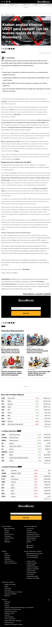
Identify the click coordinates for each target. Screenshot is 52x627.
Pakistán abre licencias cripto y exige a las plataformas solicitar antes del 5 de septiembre (11, 373)
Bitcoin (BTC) (31, 561)
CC (2, 449)
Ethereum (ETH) (32, 563)
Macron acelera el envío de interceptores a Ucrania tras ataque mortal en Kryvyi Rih (10, 350)
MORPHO (4, 452)
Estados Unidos (30, 347)
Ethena (13, 487)
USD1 (3, 424)
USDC (3, 407)
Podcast (7, 542)
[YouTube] (9, 49)
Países (6, 553)
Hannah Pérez (11, 58)
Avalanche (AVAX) (33, 576)
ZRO (3, 470)
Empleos (29, 542)
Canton (11, 449)
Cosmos (13, 496)
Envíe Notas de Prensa (33, 534)
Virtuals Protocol (13, 437)
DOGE (31, 4)
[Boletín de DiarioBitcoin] (14, 49)
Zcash (9, 418)
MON (3, 493)
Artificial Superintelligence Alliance (18, 457)
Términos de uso (9, 622)
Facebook (30, 545)
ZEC (19, 4)
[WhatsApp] (4, 49)
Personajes (8, 590)
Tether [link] (12, 109)
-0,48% (40, 4)
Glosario (7, 540)
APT (3, 485)
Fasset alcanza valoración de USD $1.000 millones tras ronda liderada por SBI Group (39, 373)
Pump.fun (13, 482)
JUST (12, 490)
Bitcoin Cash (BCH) (33, 569)
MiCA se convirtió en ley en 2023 (10, 141)
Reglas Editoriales (32, 538)
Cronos (11, 460)
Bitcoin (9, 401)
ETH (3, 404)
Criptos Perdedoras (10, 467)
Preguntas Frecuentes (11, 611)
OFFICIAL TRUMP (16, 473)
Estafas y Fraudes (10, 613)
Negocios (7, 557)
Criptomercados (10, 528)
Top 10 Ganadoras (33, 555)
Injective (11, 443)
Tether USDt (11, 398)
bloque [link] (17, 151)
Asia (2, 369)
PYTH (3, 479)
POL (3, 446)
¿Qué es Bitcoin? (9, 617)
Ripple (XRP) (31, 565)
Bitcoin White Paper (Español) (13, 620)
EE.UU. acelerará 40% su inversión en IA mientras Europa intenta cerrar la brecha (37, 350)
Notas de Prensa (9, 534)
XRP (3, 410)
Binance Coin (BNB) (33, 578)
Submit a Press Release (33, 536)
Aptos (12, 485)
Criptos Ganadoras (10, 431)
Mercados (7, 555)
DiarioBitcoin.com (47, 426)
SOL (3, 412)
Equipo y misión (31, 540)
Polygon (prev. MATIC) (15, 446)
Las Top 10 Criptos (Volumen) (13, 395)
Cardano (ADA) (32, 572)
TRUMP (4, 473)
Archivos (7, 605)
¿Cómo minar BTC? (10, 619)
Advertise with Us (31, 532)
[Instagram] (7, 49)
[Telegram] (12, 49)
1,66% (25, 4)
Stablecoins (13, 15)
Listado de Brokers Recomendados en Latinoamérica (19, 607)
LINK (45, 4)
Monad (13, 493)
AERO (3, 434)
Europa (2, 15)
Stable (12, 476)
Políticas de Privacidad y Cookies (14, 624)
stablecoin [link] (4, 101)
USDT (3, 398)
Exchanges (7, 15)
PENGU (4, 440)
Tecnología (7, 559)
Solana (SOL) (31, 570)
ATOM (3, 496)
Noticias (7, 530)
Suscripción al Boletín (10, 594)
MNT (3, 455)
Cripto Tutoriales (9, 538)
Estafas (7, 532)
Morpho (11, 452)
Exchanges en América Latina (13, 609)
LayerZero (14, 470)
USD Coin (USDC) (33, 567)
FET (3, 457)
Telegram (30, 547)
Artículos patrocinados (11, 563)
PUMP (3, 482)
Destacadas (8, 588)
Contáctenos (30, 528)
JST (3, 490)
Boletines (7, 595)
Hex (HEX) (31, 574)
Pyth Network (15, 479)
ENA (3, 487)
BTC (3, 401)
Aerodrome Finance (14, 434)
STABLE (4, 476)
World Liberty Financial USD (15, 424)
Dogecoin (10, 421)
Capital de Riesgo (31, 369)
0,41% (13, 4)
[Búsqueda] (5, 2)
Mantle (11, 455)
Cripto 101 (7, 615)
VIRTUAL (4, 437)
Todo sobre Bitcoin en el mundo (13, 592)
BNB (3, 415)
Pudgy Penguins (13, 440)
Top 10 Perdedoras (33, 557)
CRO (3, 460)
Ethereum (10, 404)
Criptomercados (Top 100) (35, 553)
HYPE (7, 4)
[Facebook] (5, 49)
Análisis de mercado (10, 584)
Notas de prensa (9, 561)
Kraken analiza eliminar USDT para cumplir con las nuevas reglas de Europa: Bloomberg (25, 30)
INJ (3, 443)
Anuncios (29, 530)
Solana (9, 412)
